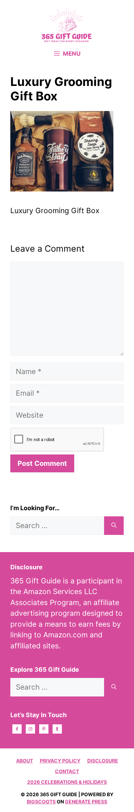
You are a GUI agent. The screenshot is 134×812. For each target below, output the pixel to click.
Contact (67, 771)
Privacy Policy (60, 761)
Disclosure (102, 761)
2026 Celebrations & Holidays (67, 782)
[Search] (114, 525)
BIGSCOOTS (41, 801)
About (24, 761)
